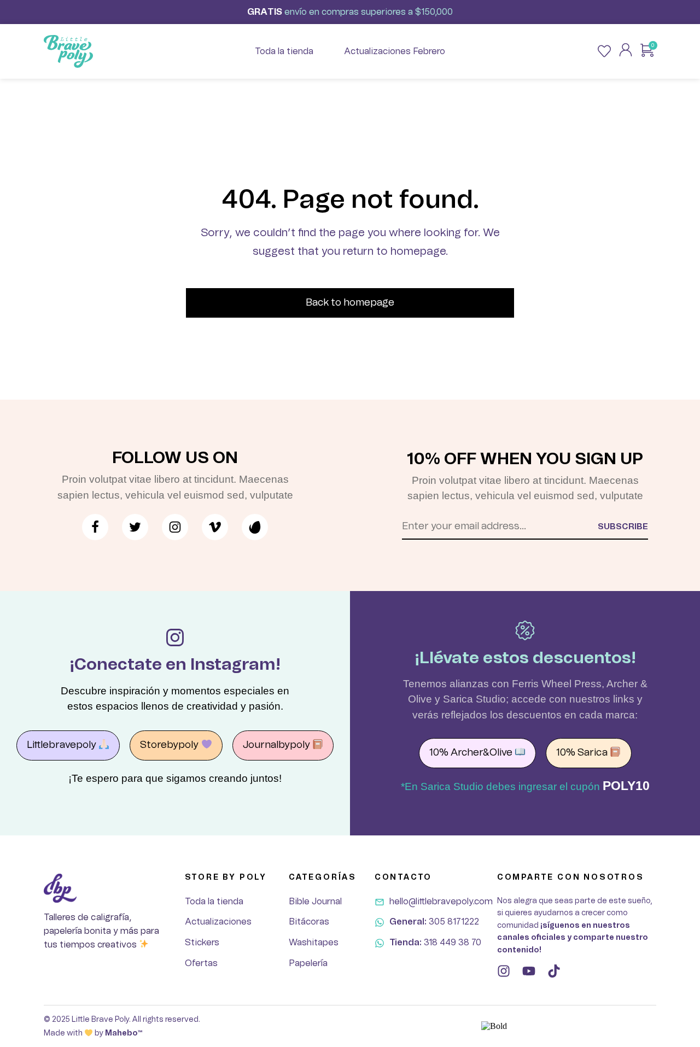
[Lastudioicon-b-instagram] (175, 527)
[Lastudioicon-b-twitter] (135, 527)
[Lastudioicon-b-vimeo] (215, 527)
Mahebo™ (123, 1033)
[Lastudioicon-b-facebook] (95, 527)
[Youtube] (528, 971)
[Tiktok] (554, 971)
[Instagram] (503, 971)
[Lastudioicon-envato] (255, 527)
